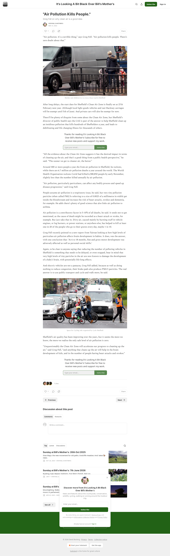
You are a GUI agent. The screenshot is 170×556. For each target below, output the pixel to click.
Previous (52, 400)
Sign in (163, 4)
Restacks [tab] (58, 417)
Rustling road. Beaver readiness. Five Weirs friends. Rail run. (67, 473)
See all (47, 505)
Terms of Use (96, 515)
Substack (73, 551)
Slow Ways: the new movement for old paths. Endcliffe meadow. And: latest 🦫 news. (74, 456)
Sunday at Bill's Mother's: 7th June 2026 (64, 470)
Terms (90, 539)
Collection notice (100, 539)
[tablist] (53, 416)
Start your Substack (79, 545)
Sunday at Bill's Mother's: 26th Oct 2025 (64, 452)
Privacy (84, 539)
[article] (85, 458)
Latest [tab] (51, 446)
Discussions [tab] (60, 446)
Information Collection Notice (84, 517)
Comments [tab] (48, 417)
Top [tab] (45, 446)
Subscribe (151, 4)
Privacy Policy (102, 517)
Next (120, 400)
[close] (107, 477)
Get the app (96, 545)
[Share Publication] (141, 4)
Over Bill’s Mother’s (55, 23)
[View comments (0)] (53, 31)
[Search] (136, 4)
